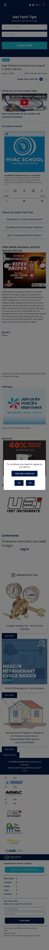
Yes (19, 483)
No (30, 483)
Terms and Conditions (24, 473)
